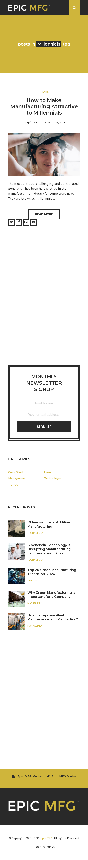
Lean (47, 472)
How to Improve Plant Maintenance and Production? (52, 617)
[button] (64, 8)
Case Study (16, 472)
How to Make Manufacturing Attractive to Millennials (44, 106)
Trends (44, 91)
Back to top (42, 847)
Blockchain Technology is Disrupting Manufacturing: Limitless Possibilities (49, 549)
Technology (52, 478)
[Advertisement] (44, 300)
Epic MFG (33, 122)
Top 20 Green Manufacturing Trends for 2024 (51, 572)
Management (18, 478)
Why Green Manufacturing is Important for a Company (51, 595)
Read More (44, 214)
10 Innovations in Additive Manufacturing (48, 524)
